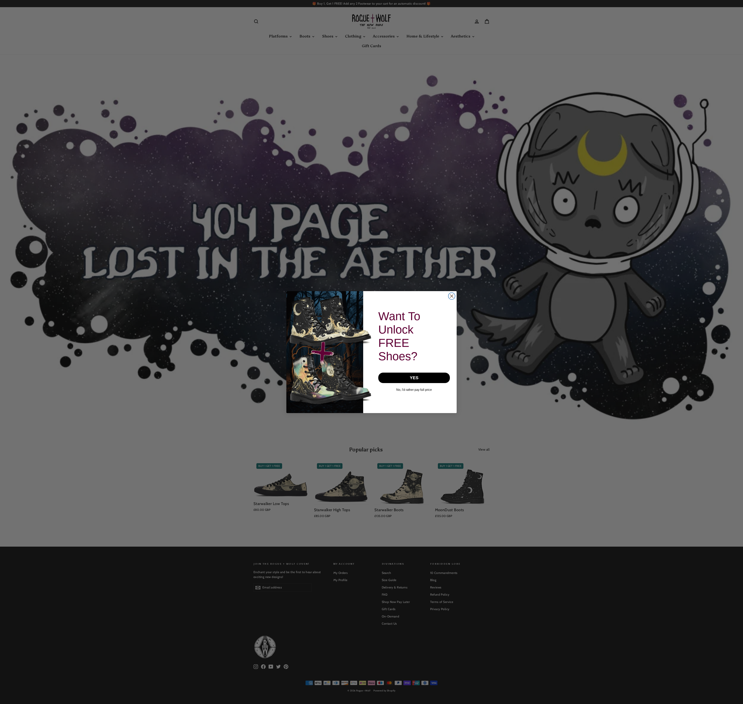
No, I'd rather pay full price (414, 389)
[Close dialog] (451, 296)
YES (414, 377)
